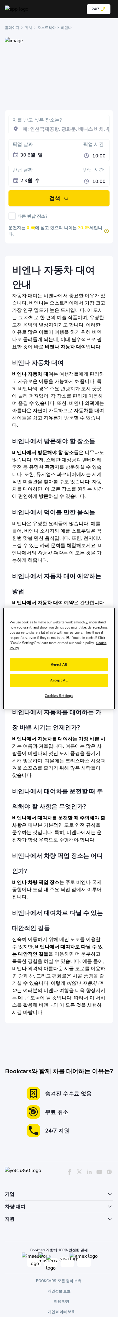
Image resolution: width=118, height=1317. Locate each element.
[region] (59, 658)
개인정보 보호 (59, 1291)
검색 (54, 198)
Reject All (59, 664)
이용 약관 (61, 1301)
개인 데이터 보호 (61, 1311)
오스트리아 (47, 27)
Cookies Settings (59, 695)
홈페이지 (12, 27)
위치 (28, 27)
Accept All (59, 680)
